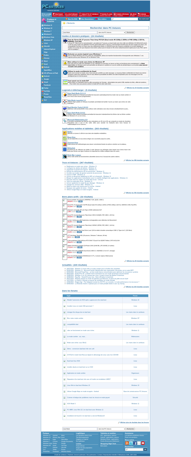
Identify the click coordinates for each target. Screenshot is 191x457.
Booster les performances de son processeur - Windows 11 (85, 171)
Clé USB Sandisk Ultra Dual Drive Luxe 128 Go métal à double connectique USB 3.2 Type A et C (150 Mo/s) (100, 230)
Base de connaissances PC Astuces (135, 391)
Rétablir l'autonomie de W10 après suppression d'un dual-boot (86, 300)
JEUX (133, 14)
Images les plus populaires (84, 448)
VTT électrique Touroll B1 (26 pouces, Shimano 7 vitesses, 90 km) (87, 235)
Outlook (46, 67)
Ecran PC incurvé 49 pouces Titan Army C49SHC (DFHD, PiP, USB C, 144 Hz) (91, 225)
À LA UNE (46, 14)
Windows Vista (48, 37)
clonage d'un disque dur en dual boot (78, 312)
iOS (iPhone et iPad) (50, 73)
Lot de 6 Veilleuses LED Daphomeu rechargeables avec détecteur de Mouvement (92, 220)
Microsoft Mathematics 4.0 (77, 120)
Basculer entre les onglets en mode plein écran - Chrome (85, 179)
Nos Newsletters (87, 19)
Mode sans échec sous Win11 (76, 342)
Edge (45, 52)
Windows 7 (47, 31)
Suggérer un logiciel (82, 439)
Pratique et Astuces (51, 20)
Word (45, 61)
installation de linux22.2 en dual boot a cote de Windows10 (86, 416)
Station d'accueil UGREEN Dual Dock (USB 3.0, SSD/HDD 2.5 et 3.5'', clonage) (91, 251)
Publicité (70, 455)
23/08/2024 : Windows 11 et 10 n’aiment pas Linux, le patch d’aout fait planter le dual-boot (95, 275)
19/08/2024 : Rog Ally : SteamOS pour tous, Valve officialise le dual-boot (90, 277)
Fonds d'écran (80, 446)
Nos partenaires (91, 455)
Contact (99, 455)
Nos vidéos (102, 19)
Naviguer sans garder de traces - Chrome (80, 188)
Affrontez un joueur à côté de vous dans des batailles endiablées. (87, 133)
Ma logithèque (80, 441)
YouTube (46, 91)
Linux (45, 43)
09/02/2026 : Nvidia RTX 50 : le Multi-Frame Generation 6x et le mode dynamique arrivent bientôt (98, 274)
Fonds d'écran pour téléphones (109, 441)
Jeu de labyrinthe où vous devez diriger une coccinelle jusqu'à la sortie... (89, 139)
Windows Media (66, 451)
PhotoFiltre (47, 97)
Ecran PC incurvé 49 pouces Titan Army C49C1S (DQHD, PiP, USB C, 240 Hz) (91, 215)
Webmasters (135, 336)
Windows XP (48, 40)
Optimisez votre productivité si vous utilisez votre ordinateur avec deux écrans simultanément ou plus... (98, 109)
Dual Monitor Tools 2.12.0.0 (78, 107)
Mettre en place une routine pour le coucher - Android (83, 186)
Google (46, 79)
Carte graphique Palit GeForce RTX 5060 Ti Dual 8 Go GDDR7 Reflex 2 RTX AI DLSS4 (94, 240)
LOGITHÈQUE (71, 14)
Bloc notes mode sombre (75, 318)
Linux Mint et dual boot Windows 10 (78, 385)
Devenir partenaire (79, 455)
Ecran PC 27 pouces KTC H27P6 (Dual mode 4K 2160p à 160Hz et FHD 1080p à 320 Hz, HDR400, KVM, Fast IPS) (102, 205)
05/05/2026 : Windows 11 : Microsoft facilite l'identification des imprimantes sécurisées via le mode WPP (100, 270)
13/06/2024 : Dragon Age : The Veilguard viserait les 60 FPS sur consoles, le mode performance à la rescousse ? (103, 282)
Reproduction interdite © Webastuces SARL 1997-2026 (120, 455)
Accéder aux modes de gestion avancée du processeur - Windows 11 (89, 173)
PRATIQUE (58, 14)
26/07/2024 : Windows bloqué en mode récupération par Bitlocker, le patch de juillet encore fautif (97, 278)
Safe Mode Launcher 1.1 (77, 100)
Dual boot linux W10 (73, 361)
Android (46, 76)
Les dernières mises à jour (84, 435)
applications (107, 435)
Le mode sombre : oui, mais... (76, 336)
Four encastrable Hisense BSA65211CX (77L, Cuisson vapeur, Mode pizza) (90, 256)
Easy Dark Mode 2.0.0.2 (76, 113)
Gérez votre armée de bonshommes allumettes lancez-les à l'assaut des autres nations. (94, 156)
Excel (45, 64)
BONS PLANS (106, 14)
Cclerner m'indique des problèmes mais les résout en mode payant (88, 397)
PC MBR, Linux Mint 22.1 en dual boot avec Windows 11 (85, 410)
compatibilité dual (72, 324)
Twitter (45, 88)
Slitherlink (71, 148)
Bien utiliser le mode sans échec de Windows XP (86, 62)
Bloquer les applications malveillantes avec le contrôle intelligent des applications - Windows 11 (97, 178)
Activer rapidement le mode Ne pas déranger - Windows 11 (85, 183)
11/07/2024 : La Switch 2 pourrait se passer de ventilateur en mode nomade (91, 280)
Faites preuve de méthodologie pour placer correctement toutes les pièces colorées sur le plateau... (97, 144)
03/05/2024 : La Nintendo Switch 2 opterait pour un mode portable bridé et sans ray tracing (95, 283)
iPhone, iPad (56, 437)
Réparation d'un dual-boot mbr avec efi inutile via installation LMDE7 (89, 379)
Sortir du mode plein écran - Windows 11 (79, 181)
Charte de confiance (60, 455)
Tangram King (73, 142)
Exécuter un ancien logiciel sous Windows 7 (84, 54)
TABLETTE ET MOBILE (88, 14)
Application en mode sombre (76, 373)
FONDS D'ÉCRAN (121, 14)
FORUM (143, 14)
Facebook (47, 85)
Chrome (46, 58)
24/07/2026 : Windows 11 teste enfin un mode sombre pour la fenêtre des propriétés (93, 269)
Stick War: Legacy (74, 155)
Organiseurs (135, 373)
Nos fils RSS (72, 19)
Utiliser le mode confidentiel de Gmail (82, 71)
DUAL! (70, 132)
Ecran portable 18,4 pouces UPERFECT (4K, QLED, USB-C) (86, 200)
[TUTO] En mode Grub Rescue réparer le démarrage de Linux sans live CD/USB (92, 355)
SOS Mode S (71, 403)
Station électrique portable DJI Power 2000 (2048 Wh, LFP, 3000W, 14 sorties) (91, 245)
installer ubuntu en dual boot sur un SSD (80, 367)
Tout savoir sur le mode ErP (78, 81)
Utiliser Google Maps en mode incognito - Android (82, 189)
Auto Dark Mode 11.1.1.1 (77, 93)
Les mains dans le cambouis (135, 312)
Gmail (45, 82)
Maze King (71, 137)
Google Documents (67, 441)
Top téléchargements (82, 437)
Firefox (46, 55)
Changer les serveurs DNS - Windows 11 (80, 184)
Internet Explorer (49, 49)
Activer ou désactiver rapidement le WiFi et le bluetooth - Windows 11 (89, 176)
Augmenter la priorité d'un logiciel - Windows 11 (82, 170)
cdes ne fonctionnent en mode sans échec (80, 330)
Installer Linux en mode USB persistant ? (80, 306)
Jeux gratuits (80, 449)
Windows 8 (47, 34)
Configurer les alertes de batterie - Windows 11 (81, 168)
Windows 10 (47, 28)
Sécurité (46, 46)
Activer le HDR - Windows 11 (76, 175)
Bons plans (103, 446)
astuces (114, 435)
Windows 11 (47, 25)
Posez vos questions (131, 437)
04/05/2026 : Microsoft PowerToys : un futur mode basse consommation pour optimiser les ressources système (102, 272)
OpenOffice (47, 70)
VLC (45, 100)
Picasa (45, 94)
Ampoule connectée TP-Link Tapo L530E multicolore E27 (85, 210)
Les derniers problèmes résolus (134, 435)
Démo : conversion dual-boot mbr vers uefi (80, 349)
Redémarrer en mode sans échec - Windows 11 (82, 166)
